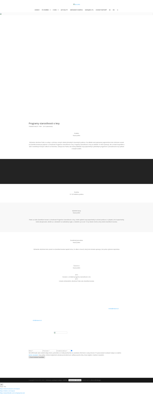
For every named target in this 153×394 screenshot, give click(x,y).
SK (109, 10)
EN (113, 10)
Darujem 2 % (89, 10)
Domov (37, 10)
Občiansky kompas (76, 10)
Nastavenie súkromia (75, 380)
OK (1, 384)
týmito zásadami (33, 355)
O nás (55, 10)
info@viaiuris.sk (37, 320)
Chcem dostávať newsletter (36, 357)
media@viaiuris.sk (113, 308)
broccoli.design (96, 380)
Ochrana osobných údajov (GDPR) (56, 380)
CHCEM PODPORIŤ (101, 10)
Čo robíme (45, 10)
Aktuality (64, 10)
